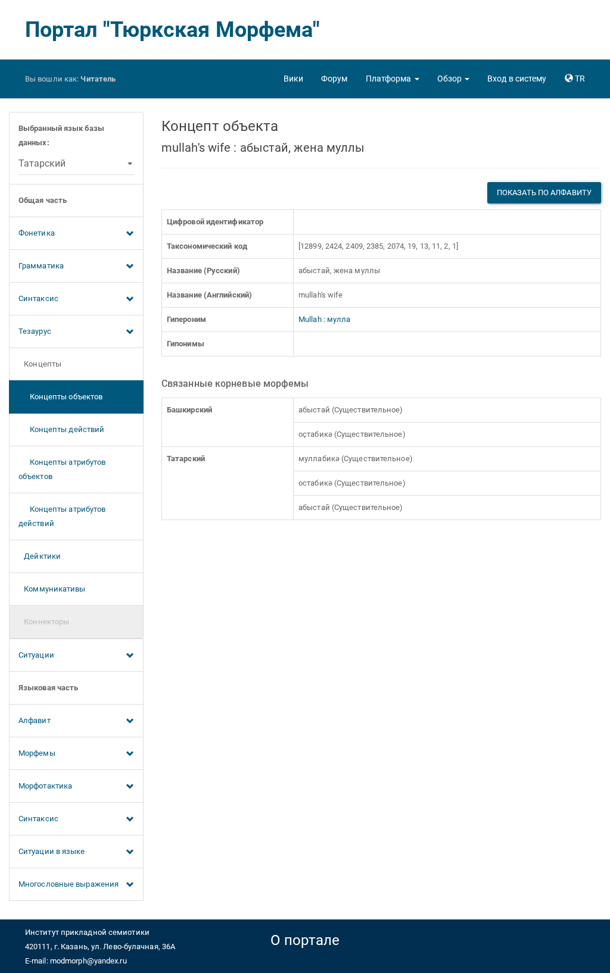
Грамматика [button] (41, 265)
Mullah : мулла (324, 319)
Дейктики (39, 556)
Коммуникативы (52, 588)
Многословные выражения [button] (68, 884)
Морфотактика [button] (45, 785)
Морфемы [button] (36, 753)
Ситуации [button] (36, 654)
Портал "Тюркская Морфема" (172, 29)
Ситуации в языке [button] (51, 851)
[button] (392, 79)
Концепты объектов (60, 396)
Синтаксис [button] (38, 298)
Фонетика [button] (36, 233)
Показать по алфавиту (544, 192)
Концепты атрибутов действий (61, 516)
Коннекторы (43, 621)
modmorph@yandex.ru (88, 960)
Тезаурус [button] (34, 331)
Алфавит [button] (34, 720)
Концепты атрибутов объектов (61, 469)
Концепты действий (61, 429)
